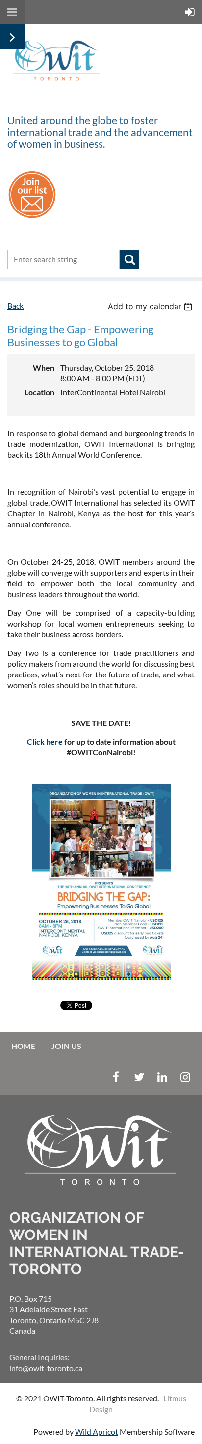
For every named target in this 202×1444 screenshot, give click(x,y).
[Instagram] (185, 1077)
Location (39, 391)
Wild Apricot (96, 1431)
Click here (45, 741)
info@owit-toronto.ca (45, 1368)
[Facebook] (116, 1077)
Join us (66, 1045)
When (43, 367)
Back (15, 305)
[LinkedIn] (162, 1077)
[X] (139, 1077)
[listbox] (151, 306)
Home (23, 1045)
